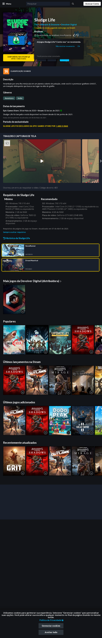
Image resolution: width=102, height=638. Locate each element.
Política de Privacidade (51, 620)
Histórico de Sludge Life (17, 238)
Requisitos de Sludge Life (18, 195)
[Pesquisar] (73, 4)
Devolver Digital (69, 24)
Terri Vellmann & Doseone (47, 24)
